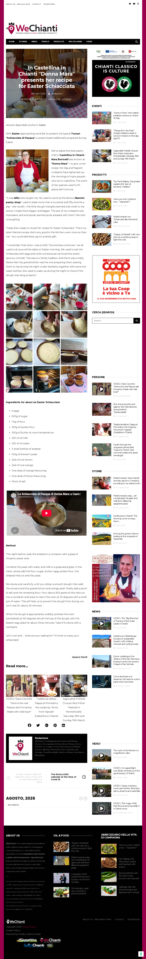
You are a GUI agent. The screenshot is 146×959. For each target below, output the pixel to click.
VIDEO (89, 41)
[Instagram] (138, 4)
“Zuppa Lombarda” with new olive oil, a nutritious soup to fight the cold (126, 237)
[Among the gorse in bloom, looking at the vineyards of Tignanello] (101, 538)
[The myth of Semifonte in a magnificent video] (101, 755)
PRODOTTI (40, 99)
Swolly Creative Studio (30, 934)
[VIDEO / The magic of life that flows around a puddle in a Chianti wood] (101, 808)
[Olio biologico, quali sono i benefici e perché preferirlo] (61, 892)
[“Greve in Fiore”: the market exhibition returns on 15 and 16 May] (101, 118)
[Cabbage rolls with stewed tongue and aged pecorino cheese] (109, 891)
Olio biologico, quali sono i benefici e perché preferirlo (79, 891)
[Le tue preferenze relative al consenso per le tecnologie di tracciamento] (141, 954)
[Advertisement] (88, 14)
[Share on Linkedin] (63, 725)
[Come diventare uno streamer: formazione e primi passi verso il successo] (101, 681)
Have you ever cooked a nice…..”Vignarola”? (124, 200)
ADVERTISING (49, 4)
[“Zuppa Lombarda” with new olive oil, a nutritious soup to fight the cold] (101, 239)
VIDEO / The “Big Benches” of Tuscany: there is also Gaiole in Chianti (126, 621)
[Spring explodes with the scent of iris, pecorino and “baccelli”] (109, 877)
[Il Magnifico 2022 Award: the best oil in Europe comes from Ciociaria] (61, 878)
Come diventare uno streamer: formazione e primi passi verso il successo (126, 679)
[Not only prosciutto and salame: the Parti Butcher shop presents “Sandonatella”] (101, 409)
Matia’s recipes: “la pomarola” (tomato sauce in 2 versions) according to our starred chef (126, 481)
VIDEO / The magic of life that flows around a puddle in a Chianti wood (126, 806)
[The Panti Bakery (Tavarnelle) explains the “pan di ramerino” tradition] (101, 186)
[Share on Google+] (46, 725)
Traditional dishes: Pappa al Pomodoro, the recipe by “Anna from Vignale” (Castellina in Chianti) (125, 428)
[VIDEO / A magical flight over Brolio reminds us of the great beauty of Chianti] (101, 773)
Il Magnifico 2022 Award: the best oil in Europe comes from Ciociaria (80, 878)
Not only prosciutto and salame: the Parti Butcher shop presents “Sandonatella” (125, 408)
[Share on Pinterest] (55, 725)
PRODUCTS (59, 41)
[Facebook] (130, 4)
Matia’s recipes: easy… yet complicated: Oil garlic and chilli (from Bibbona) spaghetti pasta (125, 499)
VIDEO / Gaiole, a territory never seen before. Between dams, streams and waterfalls (126, 788)
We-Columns (75, 41)
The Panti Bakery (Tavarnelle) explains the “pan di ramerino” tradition (126, 184)
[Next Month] (85, 798)
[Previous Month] (81, 798)
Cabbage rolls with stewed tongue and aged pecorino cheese (129, 889)
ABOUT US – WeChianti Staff (18, 4)
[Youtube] (134, 4)
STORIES (23, 41)
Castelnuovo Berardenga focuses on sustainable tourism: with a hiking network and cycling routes (125, 640)
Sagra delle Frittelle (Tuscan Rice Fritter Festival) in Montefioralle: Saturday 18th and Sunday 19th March (126, 154)
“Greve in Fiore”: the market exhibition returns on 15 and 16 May (126, 115)
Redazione (56, 93)
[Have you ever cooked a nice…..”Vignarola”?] (101, 204)
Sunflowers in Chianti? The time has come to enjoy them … (125, 518)
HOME (11, 41)
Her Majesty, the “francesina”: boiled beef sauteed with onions (127, 863)
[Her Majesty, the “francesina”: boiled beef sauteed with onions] (109, 863)
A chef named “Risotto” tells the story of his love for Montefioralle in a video (28, 778)
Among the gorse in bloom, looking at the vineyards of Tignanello (126, 536)
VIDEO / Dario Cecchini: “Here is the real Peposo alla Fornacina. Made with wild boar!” (126, 388)
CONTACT (36, 4)
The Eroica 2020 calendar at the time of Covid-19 (63, 777)
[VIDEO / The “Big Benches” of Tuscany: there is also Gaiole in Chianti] (101, 623)
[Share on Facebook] (29, 725)
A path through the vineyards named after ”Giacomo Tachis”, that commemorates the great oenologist (125, 450)
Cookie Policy (12, 930)
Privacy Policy (29, 927)
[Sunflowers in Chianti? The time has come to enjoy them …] (101, 521)
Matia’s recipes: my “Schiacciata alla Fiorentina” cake (125, 219)
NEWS (34, 41)
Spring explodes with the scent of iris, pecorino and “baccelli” (129, 876)
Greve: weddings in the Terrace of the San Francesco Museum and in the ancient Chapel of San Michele (126, 660)
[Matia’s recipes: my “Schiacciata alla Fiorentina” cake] (101, 221)
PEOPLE (45, 41)
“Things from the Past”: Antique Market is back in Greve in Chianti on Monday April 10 (126, 134)
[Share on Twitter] (38, 725)
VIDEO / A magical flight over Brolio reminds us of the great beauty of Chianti (126, 771)
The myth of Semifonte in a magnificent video (125, 751)
